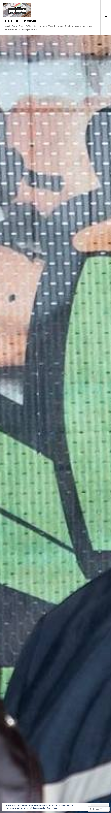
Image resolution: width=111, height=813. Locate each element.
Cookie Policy (52, 808)
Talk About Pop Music (19, 21)
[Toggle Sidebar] (105, 17)
